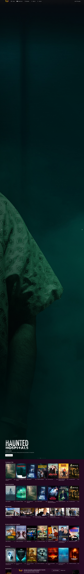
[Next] (82, 229)
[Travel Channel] (7, 1)
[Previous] (2, 229)
